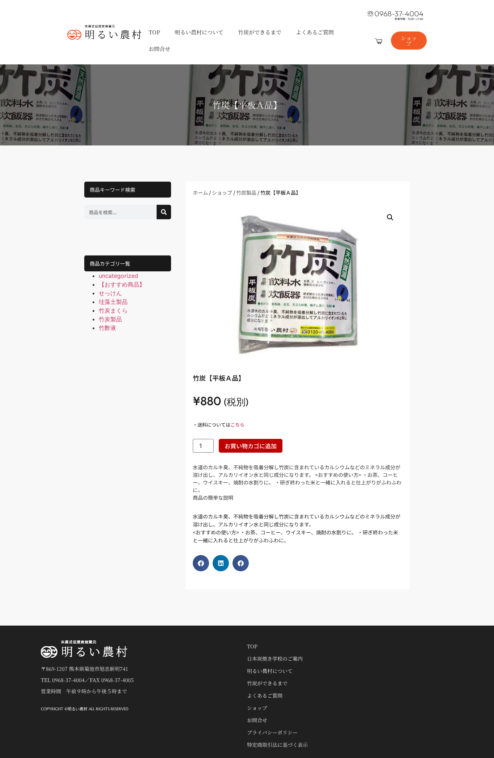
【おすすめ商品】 (122, 284)
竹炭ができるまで (259, 32)
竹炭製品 (110, 319)
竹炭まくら (113, 310)
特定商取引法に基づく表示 (277, 744)
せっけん (110, 293)
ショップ (222, 192)
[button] (390, 217)
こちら (237, 424)
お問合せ (159, 48)
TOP (154, 32)
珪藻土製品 (113, 301)
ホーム (200, 192)
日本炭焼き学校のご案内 (275, 658)
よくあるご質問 (315, 32)
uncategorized (118, 275)
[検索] (164, 212)
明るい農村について (199, 32)
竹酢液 (107, 327)
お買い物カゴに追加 (251, 445)
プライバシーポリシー (272, 732)
